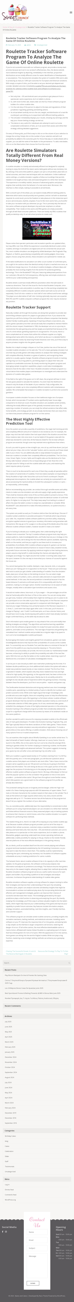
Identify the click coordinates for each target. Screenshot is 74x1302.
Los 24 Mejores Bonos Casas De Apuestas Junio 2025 (24, 988)
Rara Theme (43, 1296)
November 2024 (10, 1062)
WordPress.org (10, 1200)
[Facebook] (2, 1231)
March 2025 (9, 1042)
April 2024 (8, 1098)
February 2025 (10, 1047)
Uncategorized (42, 45)
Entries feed (9, 1190)
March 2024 (9, 1103)
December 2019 (10, 1113)
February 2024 (10, 1108)
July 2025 (8, 1022)
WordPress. (61, 1296)
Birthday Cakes (10, 1136)
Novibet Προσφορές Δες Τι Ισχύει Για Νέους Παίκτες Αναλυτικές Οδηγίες (32, 998)
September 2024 (11, 1072)
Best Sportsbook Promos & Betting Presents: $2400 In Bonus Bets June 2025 (32, 993)
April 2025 (8, 1037)
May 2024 (8, 1093)
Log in (7, 1185)
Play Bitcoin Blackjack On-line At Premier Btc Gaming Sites (26, 975)
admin (28, 45)
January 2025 (9, 1052)
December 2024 (10, 1057)
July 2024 (8, 1082)
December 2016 (10, 1118)
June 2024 (8, 1088)
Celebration (9, 1151)
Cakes (7, 1146)
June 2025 (8, 1027)
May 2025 (8, 1032)
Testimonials (9, 1166)
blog (6, 1141)
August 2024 (9, 1077)
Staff (6, 1161)
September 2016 (11, 1123)
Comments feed (10, 1195)
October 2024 (10, 1067)
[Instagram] (6, 1231)
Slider (7, 1156)
